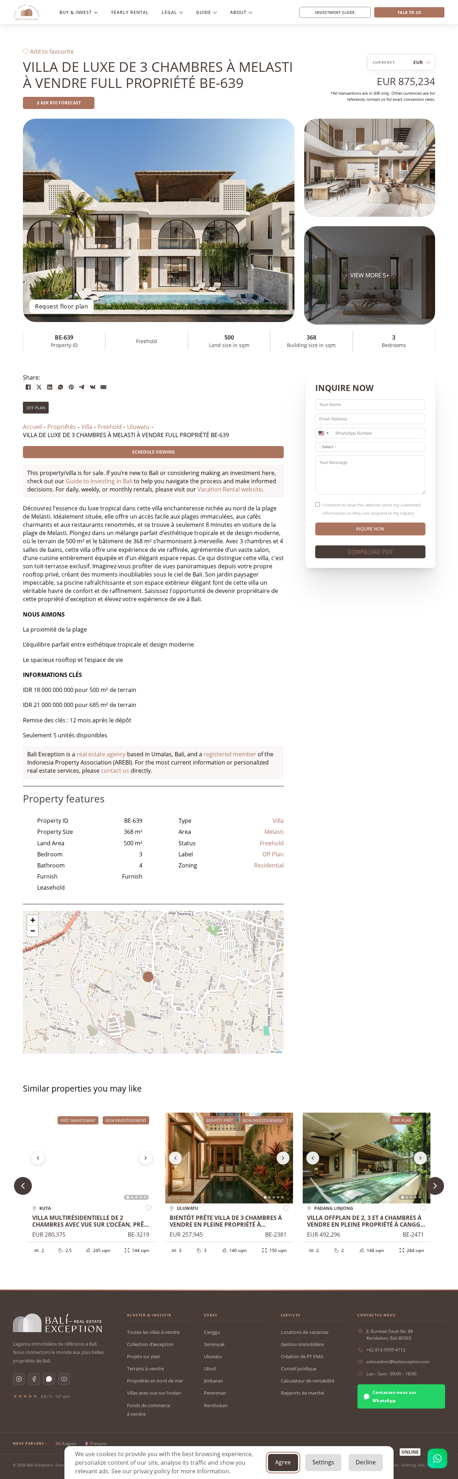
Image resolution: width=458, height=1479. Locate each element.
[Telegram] (82, 387)
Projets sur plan (143, 1356)
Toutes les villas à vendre (153, 1332)
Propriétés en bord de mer (155, 1380)
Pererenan (215, 1393)
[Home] (26, 12)
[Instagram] (19, 1379)
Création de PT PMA (302, 1356)
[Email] (103, 387)
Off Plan (35, 407)
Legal (169, 12)
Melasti (274, 832)
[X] (39, 387)
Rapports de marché (302, 1393)
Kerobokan (216, 1405)
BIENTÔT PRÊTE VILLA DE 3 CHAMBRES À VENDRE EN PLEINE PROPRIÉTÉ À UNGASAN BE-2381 (226, 1224)
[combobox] (323, 433)
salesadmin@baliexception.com (397, 1362)
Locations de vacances (304, 1332)
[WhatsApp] (60, 387)
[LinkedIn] (49, 387)
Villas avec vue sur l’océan (154, 1393)
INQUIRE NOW (370, 529)
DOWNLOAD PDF (370, 552)
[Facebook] (28, 387)
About (238, 12)
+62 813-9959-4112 (385, 1350)
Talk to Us (409, 12)
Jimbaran (213, 1380)
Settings (323, 1462)
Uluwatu (213, 1356)
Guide (203, 12)
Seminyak (214, 1344)
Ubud (210, 1368)
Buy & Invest (75, 12)
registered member (230, 754)
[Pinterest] (71, 387)
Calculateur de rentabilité (307, 1380)
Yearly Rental (129, 12)
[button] (153, 982)
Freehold (272, 843)
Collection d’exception (150, 1344)
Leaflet (277, 1052)
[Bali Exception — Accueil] (57, 1323)
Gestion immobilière (302, 1344)
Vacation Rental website (230, 489)
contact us (115, 771)
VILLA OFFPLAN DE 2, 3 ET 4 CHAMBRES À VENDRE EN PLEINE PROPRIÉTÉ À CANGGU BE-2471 (366, 1224)
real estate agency (101, 754)
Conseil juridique (298, 1368)
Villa (278, 821)
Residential (269, 865)
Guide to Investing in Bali (99, 481)
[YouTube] (64, 1379)
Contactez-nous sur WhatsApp (394, 1396)
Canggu (212, 1332)
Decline (366, 1462)
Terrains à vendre (145, 1368)
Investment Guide (335, 12)
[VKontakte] (92, 387)
